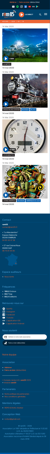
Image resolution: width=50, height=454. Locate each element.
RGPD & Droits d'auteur (13, 408)
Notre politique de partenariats (16, 394)
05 (18, 21)
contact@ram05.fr (9, 227)
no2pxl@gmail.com (12, 419)
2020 (13, 21)
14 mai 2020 (8, 68)
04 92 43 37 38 (8, 240)
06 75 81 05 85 (8, 251)
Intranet (10, 383)
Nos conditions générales (15, 397)
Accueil (5, 21)
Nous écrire (9, 277)
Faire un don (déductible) (16, 343)
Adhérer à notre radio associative (19, 337)
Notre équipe (9, 354)
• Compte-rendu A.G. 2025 (16, 380)
